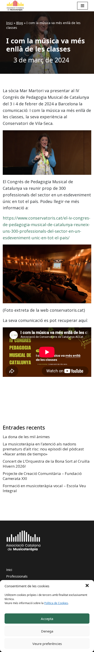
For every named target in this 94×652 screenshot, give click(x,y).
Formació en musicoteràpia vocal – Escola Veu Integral (44, 488)
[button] (87, 585)
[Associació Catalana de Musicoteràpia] (15, 5)
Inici (9, 23)
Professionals (17, 576)
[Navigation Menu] (82, 6)
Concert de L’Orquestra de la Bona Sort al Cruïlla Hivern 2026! (46, 464)
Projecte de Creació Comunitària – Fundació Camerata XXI (42, 476)
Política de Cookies (56, 603)
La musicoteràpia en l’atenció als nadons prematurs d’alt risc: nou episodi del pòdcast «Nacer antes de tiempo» (43, 449)
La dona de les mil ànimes (26, 436)
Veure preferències (47, 643)
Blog (19, 23)
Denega (47, 631)
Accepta (47, 618)
